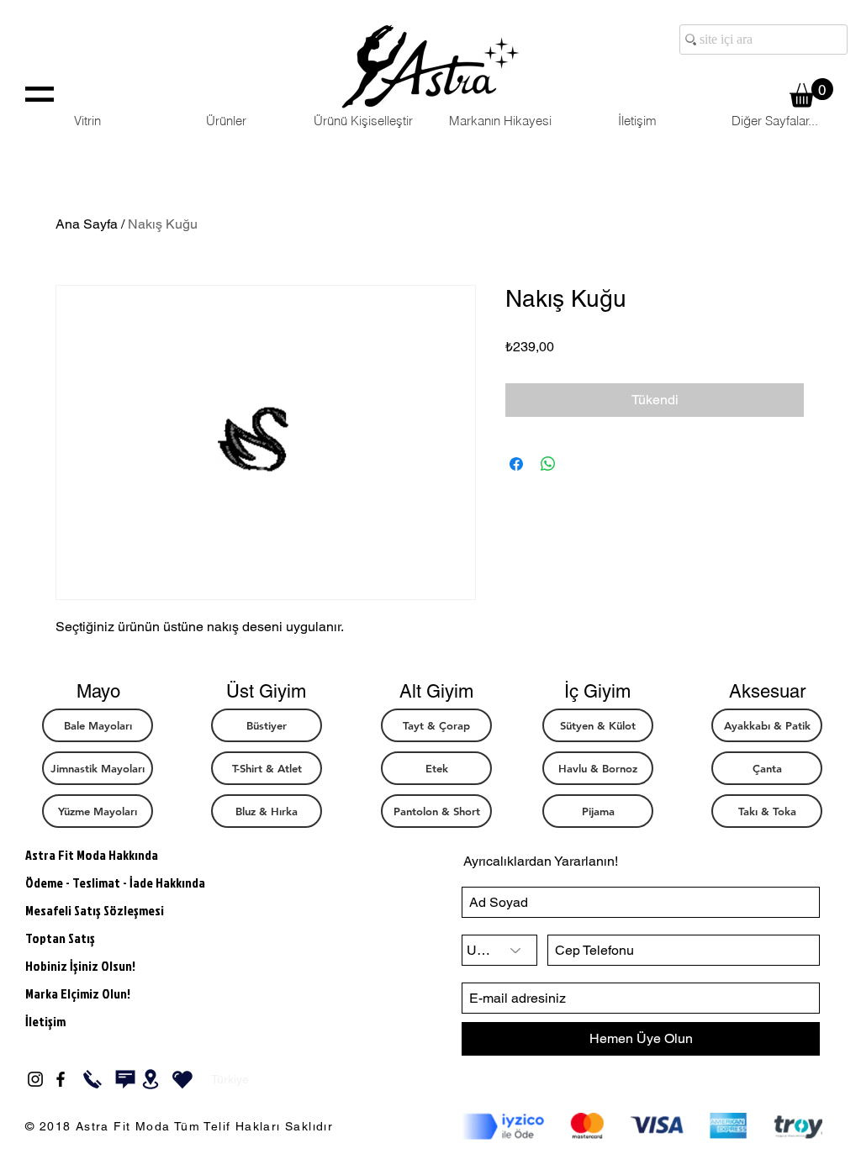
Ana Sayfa (86, 224)
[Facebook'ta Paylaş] (516, 464)
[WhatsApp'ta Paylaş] (548, 464)
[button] (811, 93)
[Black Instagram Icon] (35, 1079)
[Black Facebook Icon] (60, 1079)
